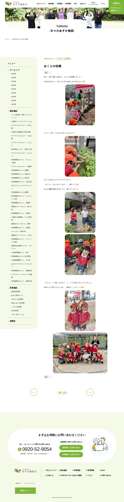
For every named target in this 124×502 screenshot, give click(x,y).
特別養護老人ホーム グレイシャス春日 (21, 240)
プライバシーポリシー (29, 483)
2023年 (13, 85)
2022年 (13, 89)
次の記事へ (90, 392)
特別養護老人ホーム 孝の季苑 (21, 256)
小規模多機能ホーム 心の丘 (20, 260)
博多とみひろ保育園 (17, 303)
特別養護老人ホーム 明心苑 (20, 178)
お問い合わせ (106, 475)
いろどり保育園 (16, 307)
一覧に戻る (62, 392)
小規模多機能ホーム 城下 (20, 252)
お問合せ (116, 3)
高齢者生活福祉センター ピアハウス (21, 247)
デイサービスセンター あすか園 (21, 126)
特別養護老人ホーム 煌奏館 (20, 203)
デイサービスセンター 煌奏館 (21, 166)
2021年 (13, 93)
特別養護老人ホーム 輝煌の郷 (21, 281)
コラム (103, 3)
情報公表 (18, 483)
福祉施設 (51, 3)
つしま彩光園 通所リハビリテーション (21, 116)
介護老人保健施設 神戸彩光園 (21, 132)
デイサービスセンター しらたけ (21, 144)
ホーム (7, 39)
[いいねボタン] (46, 72)
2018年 (13, 104)
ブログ (93, 3)
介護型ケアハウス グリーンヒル (21, 121)
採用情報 (68, 3)
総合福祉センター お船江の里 (21, 149)
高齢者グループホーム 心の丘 (21, 235)
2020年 (13, 96)
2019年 (13, 100)
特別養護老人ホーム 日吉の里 (21, 181)
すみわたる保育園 (17, 299)
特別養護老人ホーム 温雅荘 (20, 170)
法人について (41, 3)
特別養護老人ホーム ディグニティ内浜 (21, 197)
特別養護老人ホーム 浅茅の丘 (21, 174)
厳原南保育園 (15, 291)
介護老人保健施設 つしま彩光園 (21, 218)
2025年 (13, 77)
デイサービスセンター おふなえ (21, 154)
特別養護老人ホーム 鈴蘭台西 (21, 270)
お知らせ (83, 3)
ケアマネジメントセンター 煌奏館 (21, 276)
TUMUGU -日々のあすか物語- (71, 475)
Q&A (75, 3)
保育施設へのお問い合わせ (71, 454)
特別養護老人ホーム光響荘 (20, 192)
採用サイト (116, 9)
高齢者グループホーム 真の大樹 (21, 208)
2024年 (13, 81)
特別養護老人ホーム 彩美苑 (20, 213)
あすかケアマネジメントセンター (21, 265)
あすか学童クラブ (17, 295)
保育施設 (60, 3)
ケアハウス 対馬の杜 (18, 231)
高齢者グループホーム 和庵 (20, 224)
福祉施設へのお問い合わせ (71, 447)
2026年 (13, 74)
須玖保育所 (15, 310)
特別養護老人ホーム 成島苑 (20, 227)
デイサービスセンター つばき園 (21, 137)
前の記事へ (33, 392)
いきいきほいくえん (17, 314)
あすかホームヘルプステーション (21, 187)
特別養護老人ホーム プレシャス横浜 (21, 161)
